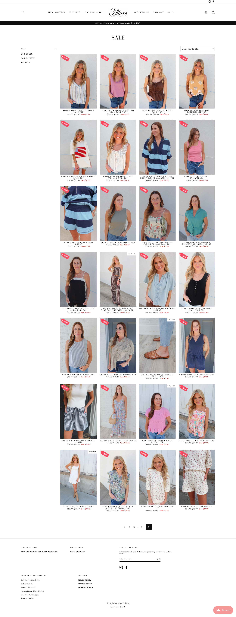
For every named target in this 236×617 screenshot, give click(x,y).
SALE (170, 12)
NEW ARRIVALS (56, 12)
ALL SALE (25, 62)
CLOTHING (74, 12)
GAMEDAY (158, 12)
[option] (118, 23)
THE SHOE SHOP (93, 12)
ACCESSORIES (141, 12)
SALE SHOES (27, 53)
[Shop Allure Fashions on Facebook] (126, 567)
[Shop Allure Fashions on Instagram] (121, 567)
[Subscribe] (158, 559)
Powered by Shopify (117, 607)
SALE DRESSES (27, 58)
